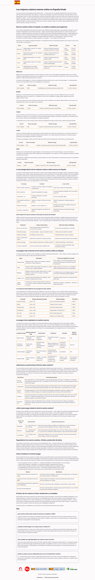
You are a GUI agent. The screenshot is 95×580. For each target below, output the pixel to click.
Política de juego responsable (51, 577)
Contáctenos (40, 577)
